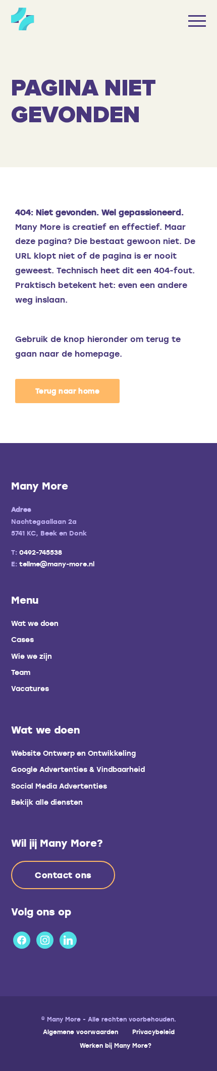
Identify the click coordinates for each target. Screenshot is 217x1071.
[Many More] (73, 19)
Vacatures (30, 688)
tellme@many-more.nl (56, 563)
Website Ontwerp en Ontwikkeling (73, 753)
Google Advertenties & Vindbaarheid (78, 769)
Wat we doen (35, 623)
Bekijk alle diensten (47, 802)
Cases (22, 639)
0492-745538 (40, 552)
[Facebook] (21, 938)
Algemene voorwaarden (80, 1032)
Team (20, 672)
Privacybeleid (153, 1032)
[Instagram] (44, 938)
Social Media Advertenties (59, 786)
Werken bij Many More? (115, 1045)
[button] (67, 391)
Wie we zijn (31, 656)
